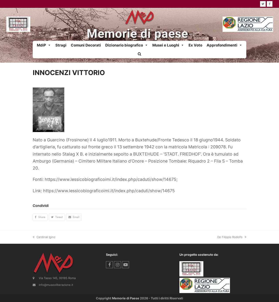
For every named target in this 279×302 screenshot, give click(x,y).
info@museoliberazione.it (56, 285)
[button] (139, 54)
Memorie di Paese (125, 298)
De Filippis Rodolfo (230, 237)
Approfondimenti (222, 45)
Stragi (60, 45)
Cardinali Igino (45, 237)
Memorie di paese (137, 34)
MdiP (41, 45)
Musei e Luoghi (165, 45)
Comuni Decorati (86, 45)
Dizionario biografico (124, 45)
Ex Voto (195, 45)
